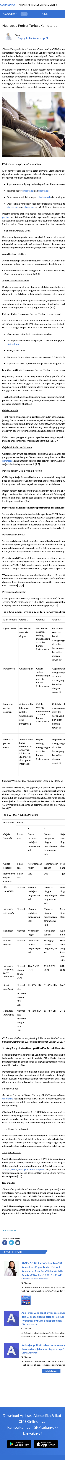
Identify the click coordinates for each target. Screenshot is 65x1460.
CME (45, 13)
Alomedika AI (10, 13)
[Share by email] (18, 1243)
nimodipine (38, 1169)
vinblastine (28, 207)
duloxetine (7, 1098)
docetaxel (43, 190)
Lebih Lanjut (51, 1370)
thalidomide (45, 197)
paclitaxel (28, 190)
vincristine (12, 207)
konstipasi (7, 460)
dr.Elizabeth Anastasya (38, 1278)
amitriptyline (24, 1169)
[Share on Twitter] (12, 1243)
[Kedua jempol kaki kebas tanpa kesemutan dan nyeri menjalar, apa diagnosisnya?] (11, 1357)
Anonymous (33, 1324)
